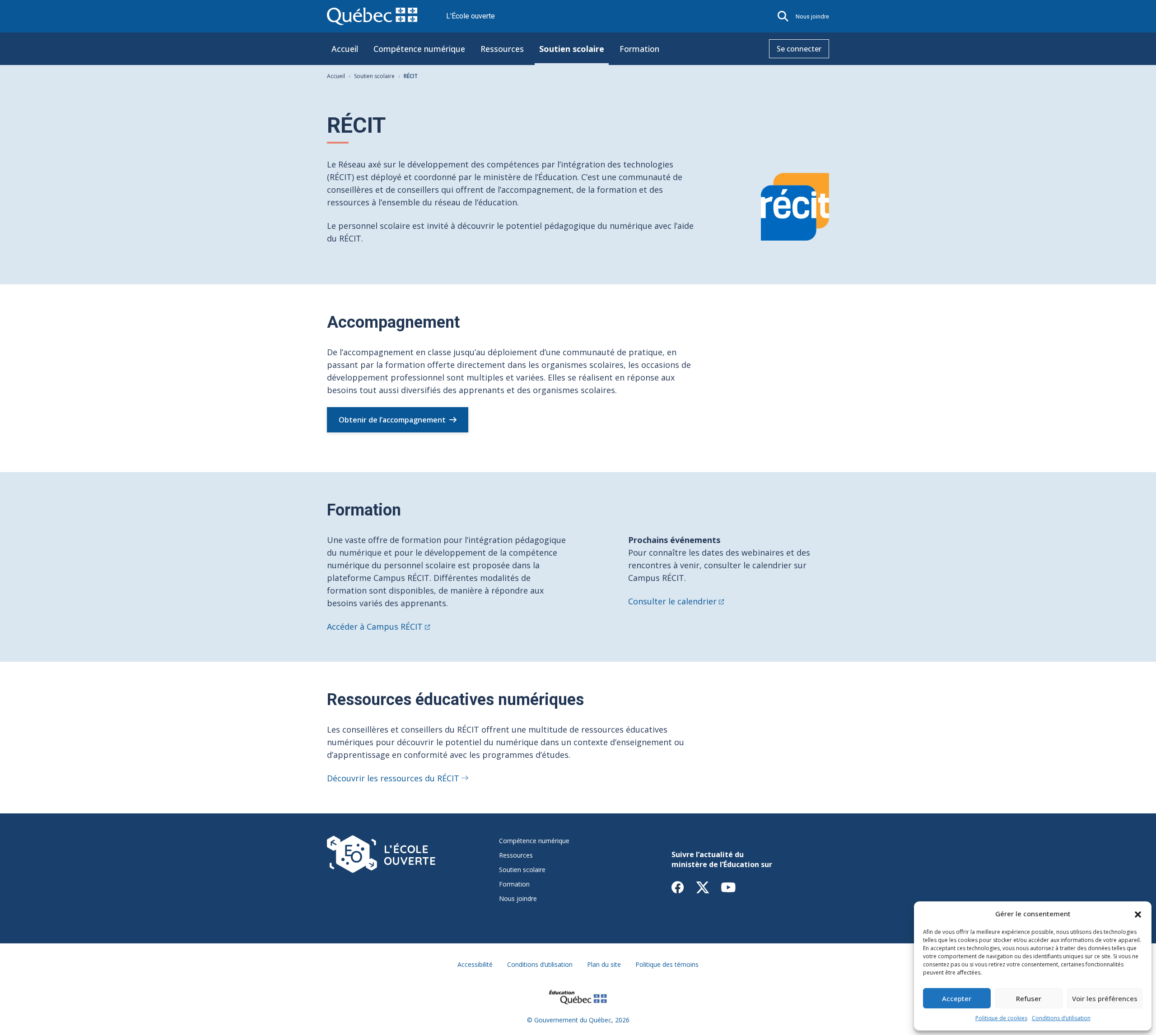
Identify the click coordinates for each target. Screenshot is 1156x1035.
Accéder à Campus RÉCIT (375, 626)
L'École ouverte (470, 16)
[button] (1137, 913)
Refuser (1028, 998)
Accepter (956, 998)
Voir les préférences (1104, 998)
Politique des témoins (667, 964)
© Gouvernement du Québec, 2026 (578, 1020)
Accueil (344, 48)
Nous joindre (812, 16)
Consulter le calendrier (672, 601)
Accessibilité (475, 964)
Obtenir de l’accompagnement (392, 420)
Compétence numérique (419, 48)
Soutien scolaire (571, 48)
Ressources (502, 48)
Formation (639, 48)
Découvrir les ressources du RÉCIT (393, 778)
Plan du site (604, 964)
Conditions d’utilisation (1061, 1018)
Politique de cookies (1001, 1018)
